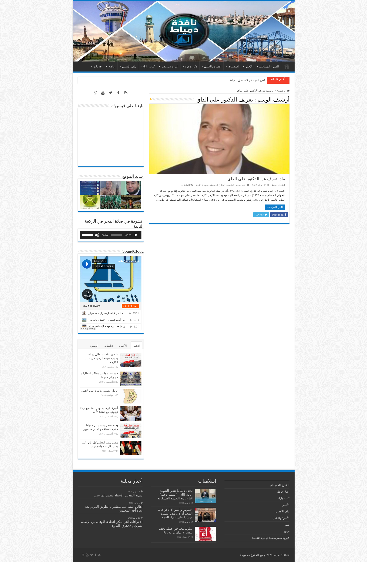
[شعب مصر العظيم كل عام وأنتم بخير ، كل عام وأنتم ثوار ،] (130, 448)
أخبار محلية (241, 185)
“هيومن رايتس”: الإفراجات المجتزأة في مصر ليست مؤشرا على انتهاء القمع (175, 513)
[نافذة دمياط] (184, 31)
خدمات (98, 66)
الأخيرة (123, 345)
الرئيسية (286, 65)
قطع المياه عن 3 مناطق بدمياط (247, 80)
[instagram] (95, 92)
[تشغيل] (136, 235)
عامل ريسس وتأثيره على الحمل (99, 390)
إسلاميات (233, 66)
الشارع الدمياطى (269, 66)
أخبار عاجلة (283, 491)
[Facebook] (118, 92)
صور (286, 524)
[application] (110, 235)
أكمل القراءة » (275, 207)
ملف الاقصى (129, 66)
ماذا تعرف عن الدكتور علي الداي (256, 178)
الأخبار (249, 66)
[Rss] (126, 92)
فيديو (286, 531)
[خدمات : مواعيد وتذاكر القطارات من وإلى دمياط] (130, 379)
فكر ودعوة (191, 66)
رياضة (112, 66)
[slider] (88, 235)
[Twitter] (110, 92)
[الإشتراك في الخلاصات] (150, 99)
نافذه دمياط (277, 185)
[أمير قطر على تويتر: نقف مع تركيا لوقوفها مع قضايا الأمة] (130, 413)
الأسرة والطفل (212, 66)
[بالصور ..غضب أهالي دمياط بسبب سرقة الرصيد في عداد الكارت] (130, 360)
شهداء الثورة (202, 185)
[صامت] (97, 235)
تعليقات (108, 345)
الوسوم (94, 345)
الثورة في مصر (169, 66)
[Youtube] (103, 92)
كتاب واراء (149, 66)
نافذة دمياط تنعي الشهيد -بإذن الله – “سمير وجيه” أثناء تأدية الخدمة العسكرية (175, 494)
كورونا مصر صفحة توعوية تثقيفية (270, 537)
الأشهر (136, 345)
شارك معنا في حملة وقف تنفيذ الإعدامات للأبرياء (176, 530)
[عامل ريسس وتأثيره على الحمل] (130, 396)
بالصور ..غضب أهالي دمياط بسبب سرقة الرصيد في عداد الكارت (101, 358)
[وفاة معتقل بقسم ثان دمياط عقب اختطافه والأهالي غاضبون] (130, 430)
